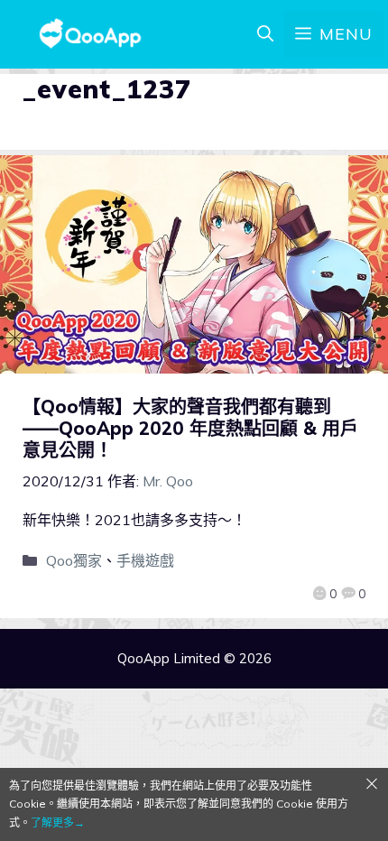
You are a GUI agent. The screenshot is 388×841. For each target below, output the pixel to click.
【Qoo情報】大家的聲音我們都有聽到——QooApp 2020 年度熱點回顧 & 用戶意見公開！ (190, 428)
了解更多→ (58, 822)
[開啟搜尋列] (265, 34)
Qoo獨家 (74, 560)
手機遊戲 (145, 560)
